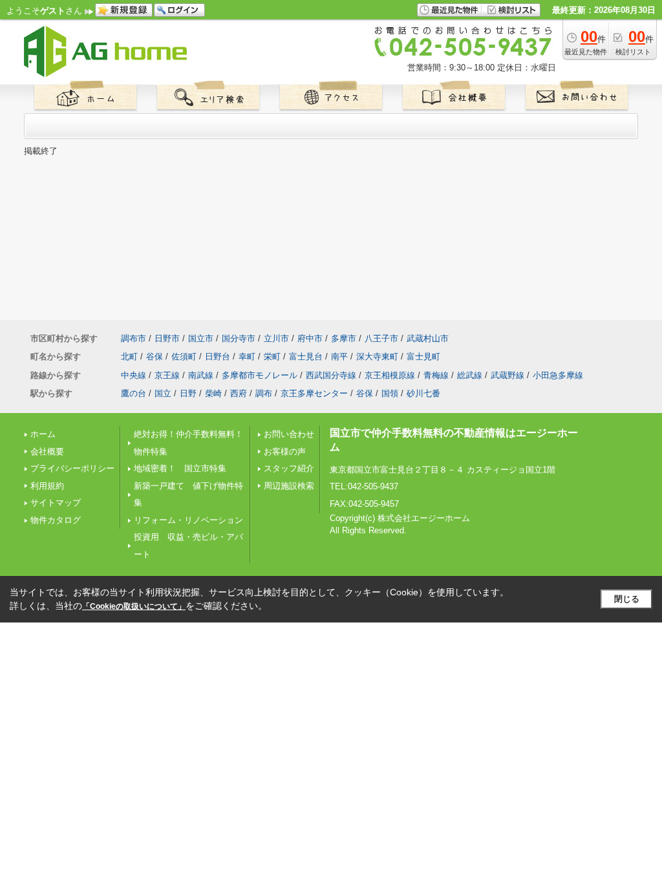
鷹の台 (133, 393)
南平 (339, 356)
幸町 (247, 356)
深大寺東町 (377, 356)
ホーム (43, 434)
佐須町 (184, 356)
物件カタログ (55, 520)
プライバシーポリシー (72, 468)
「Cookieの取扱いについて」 (134, 606)
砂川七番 (423, 393)
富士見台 (306, 356)
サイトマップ (55, 502)
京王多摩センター (314, 393)
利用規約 (47, 486)
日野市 (167, 338)
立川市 (276, 338)
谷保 (154, 356)
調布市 (133, 338)
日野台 (217, 356)
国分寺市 (238, 338)
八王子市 (381, 338)
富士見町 (423, 356)
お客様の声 (285, 451)
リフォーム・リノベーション (188, 520)
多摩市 (343, 338)
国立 (163, 393)
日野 (188, 393)
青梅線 (436, 375)
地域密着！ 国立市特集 (180, 468)
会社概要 (47, 451)
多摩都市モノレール (259, 375)
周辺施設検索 (289, 486)
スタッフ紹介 (289, 468)
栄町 (272, 356)
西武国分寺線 (331, 375)
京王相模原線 (390, 375)
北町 (129, 356)
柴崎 (213, 393)
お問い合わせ (289, 434)
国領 (389, 393)
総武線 (469, 375)
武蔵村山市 (428, 338)
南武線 (200, 375)
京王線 (167, 375)
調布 (263, 393)
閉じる (626, 599)
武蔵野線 (507, 375)
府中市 (310, 338)
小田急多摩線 (558, 375)
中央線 (133, 375)
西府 (238, 393)
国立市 (200, 338)
